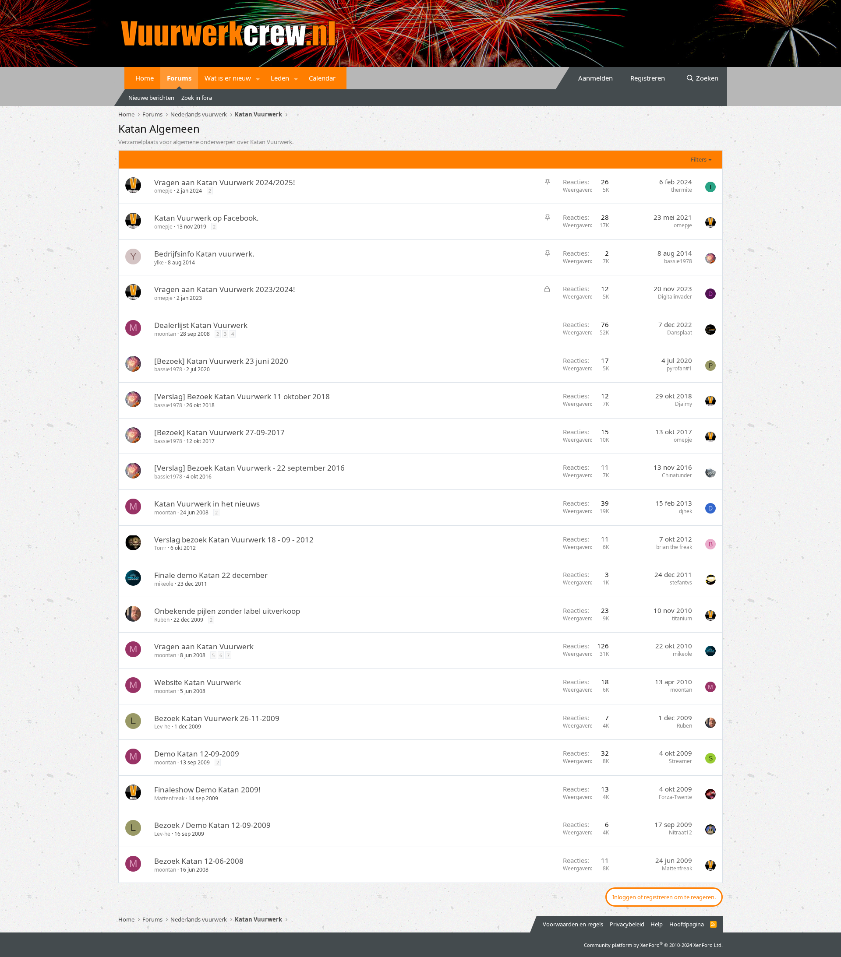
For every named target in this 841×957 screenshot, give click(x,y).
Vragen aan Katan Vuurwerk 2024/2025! (224, 182)
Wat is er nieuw (228, 78)
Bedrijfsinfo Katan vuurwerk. (204, 254)
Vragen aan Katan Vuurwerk (204, 646)
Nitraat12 (680, 832)
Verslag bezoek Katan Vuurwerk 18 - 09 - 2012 (234, 540)
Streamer (680, 761)
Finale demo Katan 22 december (211, 575)
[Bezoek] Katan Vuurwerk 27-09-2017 (219, 432)
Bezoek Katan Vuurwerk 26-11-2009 (216, 718)
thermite (681, 190)
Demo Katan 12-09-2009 (196, 754)
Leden (280, 78)
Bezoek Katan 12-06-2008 (199, 861)
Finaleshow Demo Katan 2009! (207, 790)
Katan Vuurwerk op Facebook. (206, 218)
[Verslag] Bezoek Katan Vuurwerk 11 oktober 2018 (242, 396)
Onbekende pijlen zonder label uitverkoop (227, 611)
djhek (685, 511)
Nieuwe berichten (151, 98)
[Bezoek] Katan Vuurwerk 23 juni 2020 (221, 361)
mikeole (163, 584)
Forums (179, 78)
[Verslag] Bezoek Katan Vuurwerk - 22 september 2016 (249, 468)
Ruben (162, 619)
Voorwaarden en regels (573, 924)
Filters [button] (699, 159)
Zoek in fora (196, 98)
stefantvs (681, 582)
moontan (165, 334)
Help (656, 924)
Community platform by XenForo (653, 945)
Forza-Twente (675, 797)
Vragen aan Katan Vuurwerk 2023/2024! (224, 289)
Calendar (322, 78)
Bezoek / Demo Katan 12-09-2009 (212, 825)
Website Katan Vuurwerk (197, 682)
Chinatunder (677, 475)
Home (144, 78)
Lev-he (162, 726)
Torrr (160, 548)
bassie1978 (678, 261)
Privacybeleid (627, 924)
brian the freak (674, 547)
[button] (258, 78)
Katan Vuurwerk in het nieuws (207, 504)
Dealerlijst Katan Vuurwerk (200, 325)
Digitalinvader (675, 296)
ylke (159, 262)
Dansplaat (679, 332)
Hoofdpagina (686, 924)
